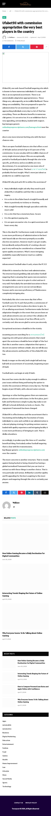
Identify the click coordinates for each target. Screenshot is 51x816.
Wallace (12, 37)
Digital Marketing (9, 736)
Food (4, 752)
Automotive (6, 729)
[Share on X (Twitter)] (23, 47)
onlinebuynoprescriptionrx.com (32, 450)
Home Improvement (9, 763)
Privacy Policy (31, 803)
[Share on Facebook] (9, 47)
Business (5, 733)
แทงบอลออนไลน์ (37, 334)
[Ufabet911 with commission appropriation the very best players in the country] (25, 67)
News (4, 775)
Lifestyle (5, 771)
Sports (4, 783)
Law (3, 767)
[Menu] (3, 4)
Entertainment (8, 744)
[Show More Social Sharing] (46, 47)
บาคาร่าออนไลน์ (39, 169)
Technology (6, 786)
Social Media (7, 779)
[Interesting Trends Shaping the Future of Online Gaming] (25, 577)
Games (5, 756)
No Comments (9, 41)
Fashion (5, 748)
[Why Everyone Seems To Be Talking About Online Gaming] (25, 616)
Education (6, 740)
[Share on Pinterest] (37, 47)
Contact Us (18, 803)
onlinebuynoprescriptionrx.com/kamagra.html (21, 127)
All (4, 17)
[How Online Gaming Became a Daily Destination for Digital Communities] (25, 537)
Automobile (6, 725)
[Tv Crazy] (25, 4)
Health (5, 759)
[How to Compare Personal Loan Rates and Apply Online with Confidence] (9, 689)
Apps (4, 721)
